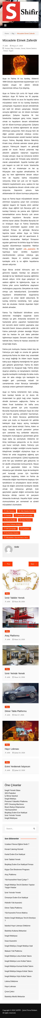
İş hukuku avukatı (12, 533)
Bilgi (12, 48)
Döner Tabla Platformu (16, 711)
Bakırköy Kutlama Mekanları (15, 931)
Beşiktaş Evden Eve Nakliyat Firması (19, 864)
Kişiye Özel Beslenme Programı (17, 869)
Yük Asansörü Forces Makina (16, 913)
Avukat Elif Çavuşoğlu (24, 515)
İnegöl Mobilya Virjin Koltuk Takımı (18, 976)
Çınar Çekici (9, 991)
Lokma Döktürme (11, 981)
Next (32, 564)
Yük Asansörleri (11, 810)
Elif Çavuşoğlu (11, 528)
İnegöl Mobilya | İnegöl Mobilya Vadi (19, 946)
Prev (8, 564)
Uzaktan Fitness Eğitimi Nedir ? (17, 844)
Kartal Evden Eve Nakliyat (15, 854)
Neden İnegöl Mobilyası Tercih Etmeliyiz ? (20, 919)
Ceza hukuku (26, 520)
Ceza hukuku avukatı (13, 524)
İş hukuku (26, 528)
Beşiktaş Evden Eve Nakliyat (16, 813)
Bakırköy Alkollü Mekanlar (15, 996)
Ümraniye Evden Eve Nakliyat (16, 898)
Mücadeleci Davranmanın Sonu (17, 537)
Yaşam (11, 51)
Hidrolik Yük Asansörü (13, 903)
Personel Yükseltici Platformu (16, 801)
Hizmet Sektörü (31, 48)
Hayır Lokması (12, 749)
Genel (23, 48)
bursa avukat (10, 520)
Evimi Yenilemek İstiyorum (17, 766)
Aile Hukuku (10, 511)
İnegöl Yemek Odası (12, 790)
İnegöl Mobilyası (11, 818)
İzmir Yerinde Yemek (15, 673)
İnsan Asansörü (11, 941)
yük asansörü (29, 249)
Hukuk (5, 51)
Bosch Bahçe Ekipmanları (15, 807)
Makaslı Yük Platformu (13, 951)
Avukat (7, 48)
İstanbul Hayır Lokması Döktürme (17, 926)
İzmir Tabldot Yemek (14, 598)
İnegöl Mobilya (10, 799)
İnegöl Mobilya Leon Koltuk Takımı (18, 961)
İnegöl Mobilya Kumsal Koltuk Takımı (19, 966)
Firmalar (17, 48)
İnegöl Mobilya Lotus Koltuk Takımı (18, 956)
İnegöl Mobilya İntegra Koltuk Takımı (19, 971)
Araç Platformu (12, 635)
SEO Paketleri (10, 793)
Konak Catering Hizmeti (14, 849)
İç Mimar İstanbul (11, 796)
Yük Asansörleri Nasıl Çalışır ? (16, 880)
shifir (6, 46)
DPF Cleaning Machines (14, 804)
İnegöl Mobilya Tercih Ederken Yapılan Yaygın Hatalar (20, 886)
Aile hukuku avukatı (28, 511)
